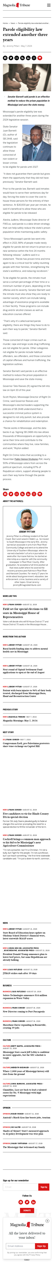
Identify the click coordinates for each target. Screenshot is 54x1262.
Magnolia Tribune (17, 717)
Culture (6, 1046)
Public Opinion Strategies (26, 459)
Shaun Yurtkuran (19, 1143)
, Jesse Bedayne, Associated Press (18, 950)
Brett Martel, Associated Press (25, 1046)
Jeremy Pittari (15, 645)
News (13, 23)
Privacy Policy (34, 1255)
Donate (27, 1210)
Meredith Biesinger (20, 1068)
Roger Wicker (17, 1114)
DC (4, 740)
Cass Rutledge (15, 970)
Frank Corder (15, 605)
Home (5, 23)
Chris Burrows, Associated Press (26, 1084)
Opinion (6, 1114)
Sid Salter (16, 1127)
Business (7, 992)
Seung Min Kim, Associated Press (24, 948)
